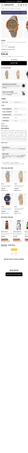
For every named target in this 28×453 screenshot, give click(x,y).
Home (3, 162)
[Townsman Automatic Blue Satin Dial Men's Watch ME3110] (12, 195)
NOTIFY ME (14, 63)
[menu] (2, 5)
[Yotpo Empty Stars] (4, 47)
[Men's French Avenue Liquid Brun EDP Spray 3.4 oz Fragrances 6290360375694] (11, 221)
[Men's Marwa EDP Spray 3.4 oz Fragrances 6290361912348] (23, 221)
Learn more (4, 87)
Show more (4, 142)
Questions (11, 245)
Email (6, 156)
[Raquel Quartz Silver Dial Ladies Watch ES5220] (25, 172)
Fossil (11, 162)
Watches (7, 162)
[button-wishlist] (23, 5)
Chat (9, 156)
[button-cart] (26, 5)
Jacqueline (16, 162)
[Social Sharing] (21, 17)
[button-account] (21, 5)
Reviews (4, 245)
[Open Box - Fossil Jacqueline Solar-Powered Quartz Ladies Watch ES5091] (24, 17)
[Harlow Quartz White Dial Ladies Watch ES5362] (12, 172)
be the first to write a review (14, 274)
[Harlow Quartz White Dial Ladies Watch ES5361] (25, 195)
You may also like (6, 68)
